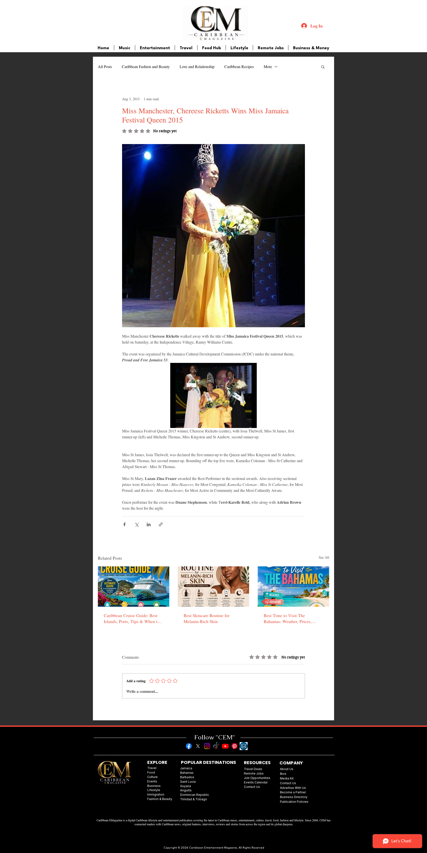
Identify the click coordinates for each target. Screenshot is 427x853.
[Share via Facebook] (124, 524)
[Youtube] (225, 746)
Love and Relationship (197, 66)
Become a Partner (293, 792)
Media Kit (287, 778)
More (268, 66)
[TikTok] (216, 746)
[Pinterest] (234, 746)
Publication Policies (294, 801)
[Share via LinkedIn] (148, 524)
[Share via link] (160, 524)
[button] (322, 67)
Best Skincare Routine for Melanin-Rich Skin (207, 618)
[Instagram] (207, 746)
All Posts (105, 66)
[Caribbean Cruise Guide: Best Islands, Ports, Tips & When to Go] (133, 586)
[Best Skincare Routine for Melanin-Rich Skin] (213, 586)
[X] (198, 746)
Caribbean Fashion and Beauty (146, 66)
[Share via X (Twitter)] (136, 524)
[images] (244, 746)
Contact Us (288, 783)
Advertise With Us (293, 788)
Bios (283, 774)
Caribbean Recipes (239, 66)
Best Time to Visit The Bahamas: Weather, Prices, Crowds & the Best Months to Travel (290, 618)
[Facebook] (189, 746)
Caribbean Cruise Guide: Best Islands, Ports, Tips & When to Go (132, 618)
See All (324, 557)
